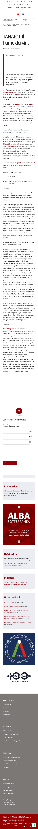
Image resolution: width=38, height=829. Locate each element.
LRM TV (30, 1)
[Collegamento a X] (20, 826)
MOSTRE (10, 7)
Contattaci (6, 711)
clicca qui (5, 158)
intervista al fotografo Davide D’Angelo (16, 132)
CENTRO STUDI (11, 4)
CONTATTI (19, 11)
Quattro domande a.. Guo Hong (12, 606)
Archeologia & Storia (9, 787)
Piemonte (6, 767)
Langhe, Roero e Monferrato (11, 757)
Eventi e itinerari (7, 731)
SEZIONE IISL (21, 4)
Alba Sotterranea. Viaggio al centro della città (16, 741)
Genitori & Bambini (8, 783)
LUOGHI (17, 7)
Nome (30, 432)
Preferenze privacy (8, 802)
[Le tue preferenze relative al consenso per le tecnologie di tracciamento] (34, 825)
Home (8, 1)
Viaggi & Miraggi (8, 790)
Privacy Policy (7, 800)
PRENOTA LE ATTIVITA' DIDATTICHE (15, 585)
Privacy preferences (9, 804)
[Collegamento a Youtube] (24, 826)
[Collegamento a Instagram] (30, 826)
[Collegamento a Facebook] (27, 826)
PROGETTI (23, 1)
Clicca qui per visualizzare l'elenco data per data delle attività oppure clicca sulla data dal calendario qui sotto (18, 493)
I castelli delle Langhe (9, 760)
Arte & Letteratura (16, 48)
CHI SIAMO (15, 1)
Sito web (30, 442)
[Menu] (32, 20)
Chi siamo (6, 708)
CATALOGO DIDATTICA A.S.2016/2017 (15, 582)
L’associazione (7, 704)
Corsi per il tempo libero (10, 734)
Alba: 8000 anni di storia (10, 764)
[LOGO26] (16, 20)
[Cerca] (27, 20)
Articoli (23, 7)
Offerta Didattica (8, 737)
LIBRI (29, 7)
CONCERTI (28, 4)
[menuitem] (9, 1)
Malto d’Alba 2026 (9, 602)
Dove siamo (6, 714)
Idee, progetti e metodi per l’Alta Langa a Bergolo (17, 622)
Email (30, 437)
